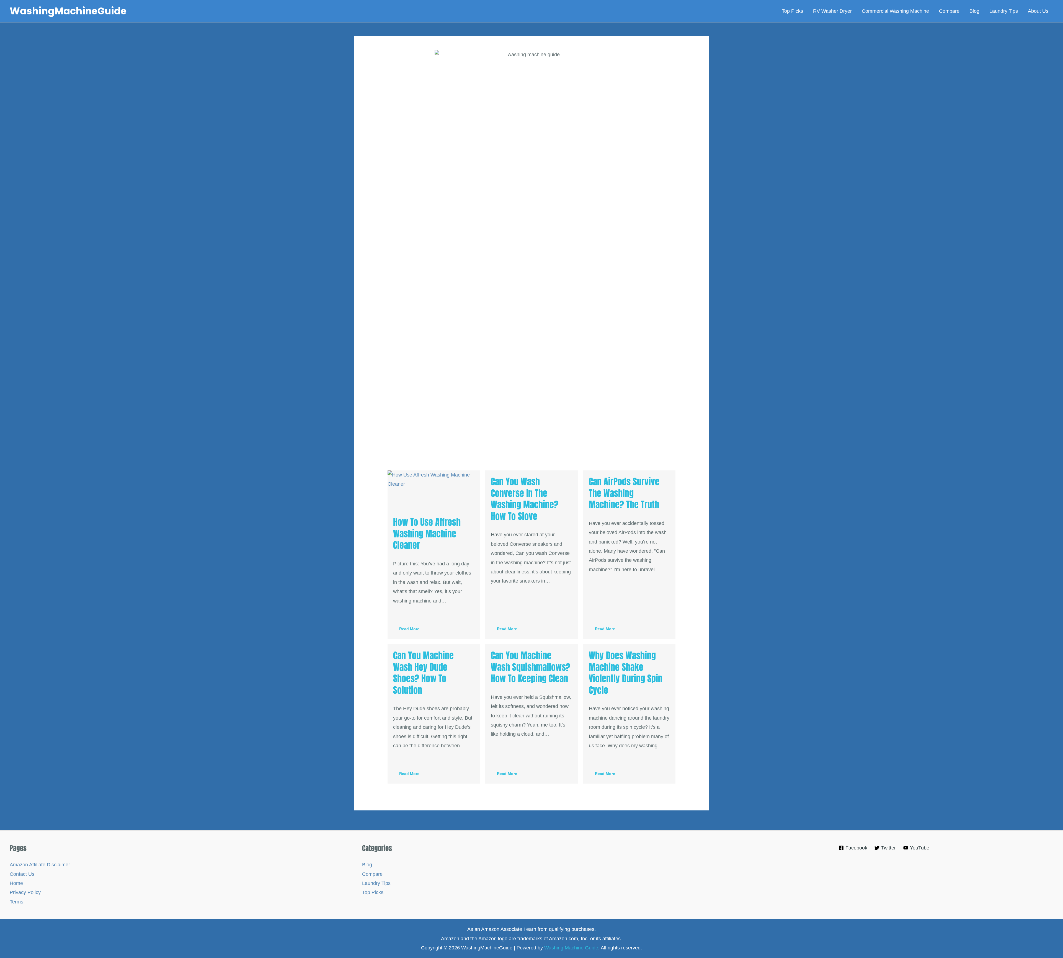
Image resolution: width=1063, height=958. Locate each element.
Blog (367, 864)
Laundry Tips (376, 883)
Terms (16, 902)
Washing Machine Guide (571, 948)
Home (16, 883)
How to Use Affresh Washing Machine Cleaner (427, 533)
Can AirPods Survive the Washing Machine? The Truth (624, 493)
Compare (372, 874)
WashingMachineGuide (68, 11)
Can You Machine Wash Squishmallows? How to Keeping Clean (530, 667)
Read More (409, 629)
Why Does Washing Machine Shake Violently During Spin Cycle (625, 673)
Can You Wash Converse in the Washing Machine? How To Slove (524, 499)
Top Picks (372, 892)
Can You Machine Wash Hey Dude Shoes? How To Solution (423, 673)
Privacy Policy (25, 892)
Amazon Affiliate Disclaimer (40, 864)
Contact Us (22, 874)
